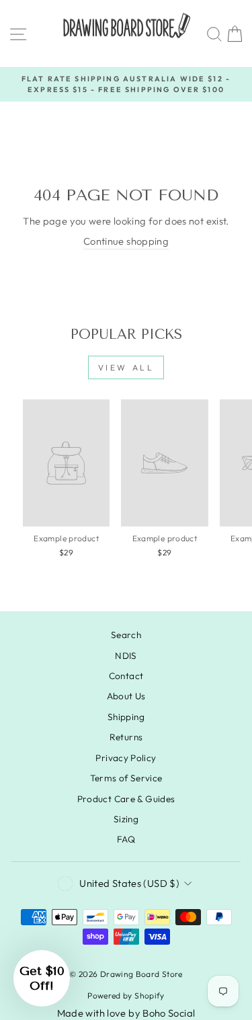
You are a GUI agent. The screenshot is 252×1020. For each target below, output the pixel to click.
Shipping (126, 717)
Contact (126, 676)
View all (126, 367)
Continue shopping (126, 241)
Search (126, 635)
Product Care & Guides (126, 799)
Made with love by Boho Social (126, 1013)
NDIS (125, 656)
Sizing (126, 819)
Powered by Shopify (126, 995)
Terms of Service (126, 778)
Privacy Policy (125, 758)
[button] (41, 978)
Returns (126, 737)
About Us (126, 696)
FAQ (126, 839)
